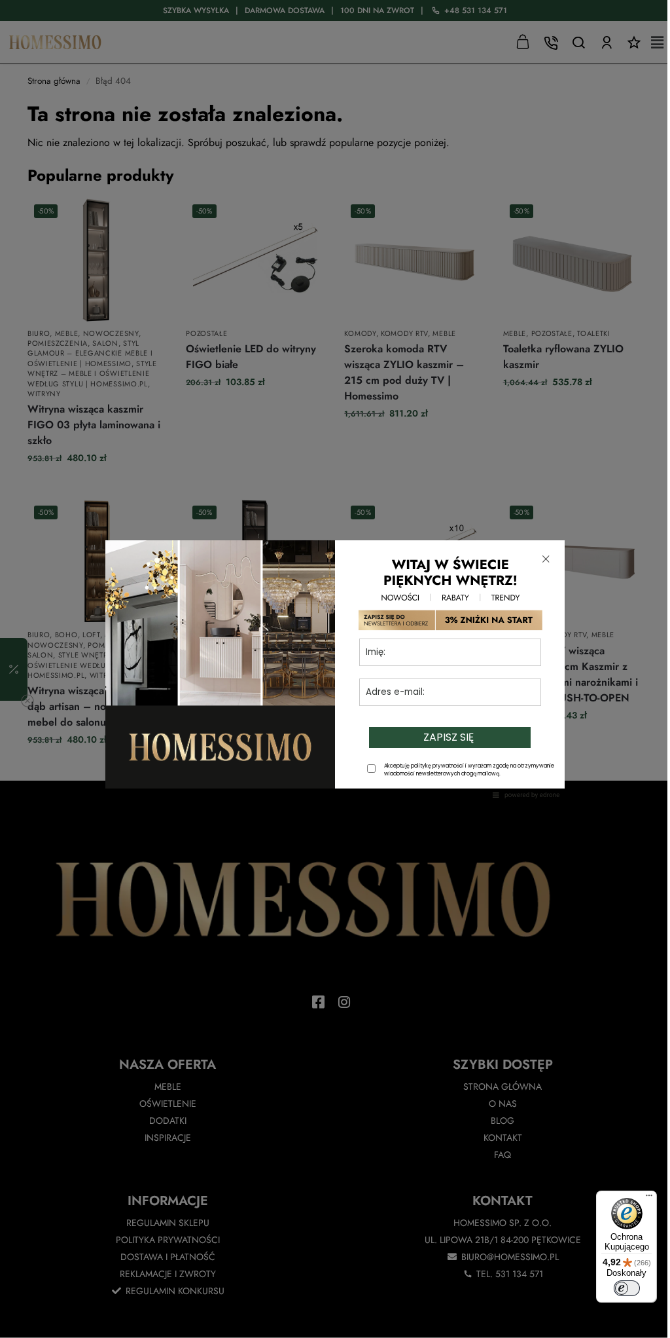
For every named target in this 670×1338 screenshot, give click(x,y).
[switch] (627, 1288)
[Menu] (649, 1198)
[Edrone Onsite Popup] (335, 669)
